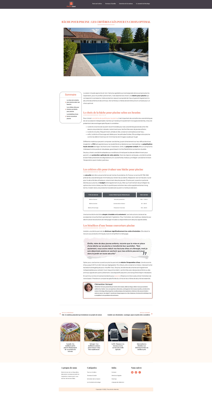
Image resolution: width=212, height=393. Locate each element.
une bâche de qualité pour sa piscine (105, 118)
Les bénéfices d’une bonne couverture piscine (72, 116)
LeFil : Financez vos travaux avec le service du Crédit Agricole (118, 346)
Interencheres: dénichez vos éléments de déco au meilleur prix (141, 346)
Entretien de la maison (126, 3)
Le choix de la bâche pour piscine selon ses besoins (73, 102)
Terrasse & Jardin (110, 3)
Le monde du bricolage (143, 3)
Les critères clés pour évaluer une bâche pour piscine (73, 109)
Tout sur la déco (97, 3)
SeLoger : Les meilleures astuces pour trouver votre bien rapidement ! (94, 346)
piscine (117, 276)
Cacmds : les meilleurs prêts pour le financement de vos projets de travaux (70, 347)
